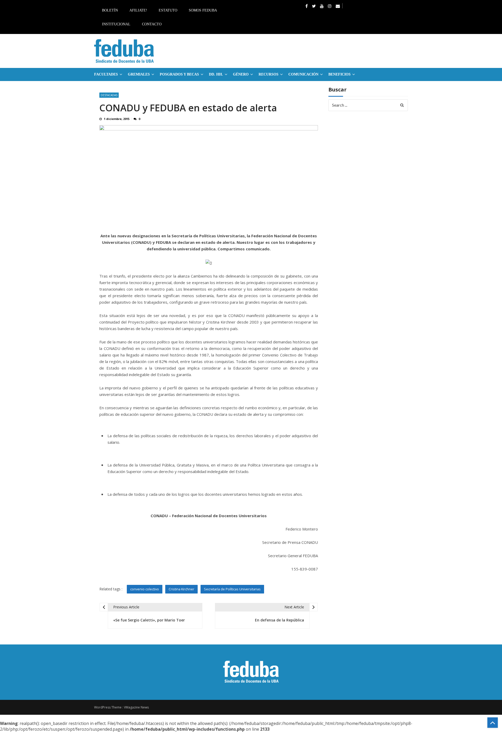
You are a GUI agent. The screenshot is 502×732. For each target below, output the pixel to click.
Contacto (152, 24)
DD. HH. (216, 74)
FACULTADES (106, 74)
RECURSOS (268, 74)
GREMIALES (139, 74)
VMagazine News (136, 707)
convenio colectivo (144, 589)
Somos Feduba (203, 10)
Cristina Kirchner (181, 589)
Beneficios (339, 74)
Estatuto (168, 10)
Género (241, 74)
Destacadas (109, 95)
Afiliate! (138, 10)
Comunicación (303, 74)
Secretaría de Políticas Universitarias (232, 589)
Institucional (116, 24)
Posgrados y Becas (179, 74)
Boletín (110, 10)
